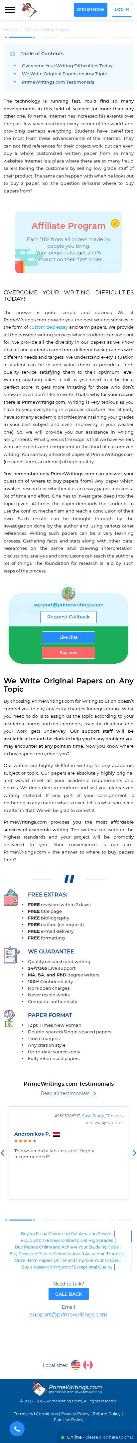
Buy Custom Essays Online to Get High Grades (67, 1241)
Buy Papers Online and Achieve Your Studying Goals (67, 1247)
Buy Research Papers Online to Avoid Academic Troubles (67, 1254)
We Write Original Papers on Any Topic (64, 74)
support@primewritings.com (69, 605)
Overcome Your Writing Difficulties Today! (67, 66)
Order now (90, 10)
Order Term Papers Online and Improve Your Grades (67, 1261)
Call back (68, 1294)
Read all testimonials (65, 1093)
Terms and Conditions (36, 1414)
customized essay (48, 327)
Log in (122, 10)
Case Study (93, 1116)
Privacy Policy (75, 1414)
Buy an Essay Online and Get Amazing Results (66, 1234)
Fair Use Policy (68, 1420)
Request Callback (68, 617)
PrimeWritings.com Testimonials (58, 82)
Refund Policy (107, 1414)
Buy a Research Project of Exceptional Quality (66, 1267)
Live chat (68, 637)
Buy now (68, 653)
